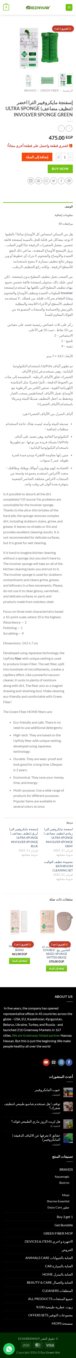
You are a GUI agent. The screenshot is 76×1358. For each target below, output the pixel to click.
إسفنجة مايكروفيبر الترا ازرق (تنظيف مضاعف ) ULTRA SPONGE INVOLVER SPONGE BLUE (23, 837)
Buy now (60, 169)
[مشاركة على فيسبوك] (61, 180)
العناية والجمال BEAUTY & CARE (50, 1282)
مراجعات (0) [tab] (66, 223)
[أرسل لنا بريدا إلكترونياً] (53, 1062)
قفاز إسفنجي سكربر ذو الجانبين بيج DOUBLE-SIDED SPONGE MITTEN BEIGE (56, 951)
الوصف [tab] (69, 206)
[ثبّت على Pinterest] (38, 180)
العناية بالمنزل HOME (57, 1274)
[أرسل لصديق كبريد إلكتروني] (46, 180)
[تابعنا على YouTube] (46, 1062)
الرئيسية (68, 90)
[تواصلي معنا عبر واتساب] (9, 1349)
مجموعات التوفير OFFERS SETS (50, 1315)
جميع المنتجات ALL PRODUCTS (50, 1299)
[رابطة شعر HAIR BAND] (19, 922)
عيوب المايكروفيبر (47, 1090)
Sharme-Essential (58, 1201)
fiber (18, 658)
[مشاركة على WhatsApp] (68, 180)
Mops (65, 1195)
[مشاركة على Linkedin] (30, 180)
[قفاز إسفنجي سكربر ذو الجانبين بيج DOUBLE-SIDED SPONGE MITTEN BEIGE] (56, 922)
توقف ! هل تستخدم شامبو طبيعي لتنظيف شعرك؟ (32, 1106)
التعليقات (55, 1126)
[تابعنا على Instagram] (61, 1062)
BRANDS (30, 90)
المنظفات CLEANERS (57, 1291)
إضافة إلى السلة (37, 157)
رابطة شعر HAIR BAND (19, 948)
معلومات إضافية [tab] (64, 215)
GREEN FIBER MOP (58, 1233)
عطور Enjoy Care (58, 1207)
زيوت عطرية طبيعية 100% (54, 1307)
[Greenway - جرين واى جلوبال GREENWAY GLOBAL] (37, 7)
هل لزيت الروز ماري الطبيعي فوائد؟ (35, 1121)
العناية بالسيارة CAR (59, 1266)
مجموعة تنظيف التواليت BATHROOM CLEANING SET (58, 866)
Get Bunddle (63, 1225)
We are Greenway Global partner (35, 1035)
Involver (67, 293)
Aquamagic (62, 1176)
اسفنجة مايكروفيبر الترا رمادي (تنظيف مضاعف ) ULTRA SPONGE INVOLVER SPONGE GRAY (58, 837)
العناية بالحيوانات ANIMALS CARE (49, 1258)
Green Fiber (49, 90)
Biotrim (64, 1182)
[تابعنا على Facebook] (68, 1062)
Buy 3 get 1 (65, 1217)
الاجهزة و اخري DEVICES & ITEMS (49, 1241)
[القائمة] (69, 7)
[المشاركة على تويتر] (53, 180)
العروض (67, 1250)
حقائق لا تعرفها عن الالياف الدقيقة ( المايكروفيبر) (36, 1137)
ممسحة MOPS (62, 1323)
